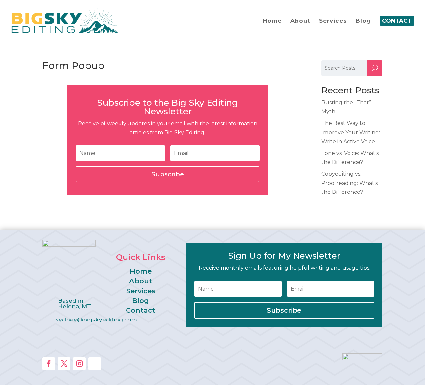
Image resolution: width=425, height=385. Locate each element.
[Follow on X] (64, 363)
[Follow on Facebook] (48, 363)
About (140, 281)
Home (141, 271)
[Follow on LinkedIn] (94, 363)
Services (140, 291)
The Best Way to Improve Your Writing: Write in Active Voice (350, 132)
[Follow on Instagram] (79, 363)
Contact (140, 310)
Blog (140, 300)
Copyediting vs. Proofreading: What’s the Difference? (349, 183)
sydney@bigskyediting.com (96, 319)
